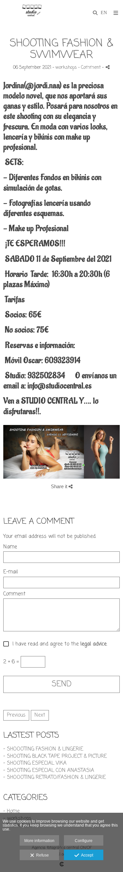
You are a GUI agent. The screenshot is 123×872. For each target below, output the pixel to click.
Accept (86, 855)
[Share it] (107, 67)
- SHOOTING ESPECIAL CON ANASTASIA (48, 770)
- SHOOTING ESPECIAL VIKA (35, 763)
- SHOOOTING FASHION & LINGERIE (43, 749)
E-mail (10, 572)
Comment (14, 594)
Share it (60, 486)
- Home (11, 811)
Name (10, 547)
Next (39, 715)
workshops (66, 67)
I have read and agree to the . (58, 644)
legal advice (93, 644)
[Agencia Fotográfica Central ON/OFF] (32, 12)
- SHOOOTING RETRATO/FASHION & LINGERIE (54, 777)
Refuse (41, 855)
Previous (16, 715)
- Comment (90, 67)
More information (39, 840)
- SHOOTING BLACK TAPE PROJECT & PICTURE (55, 756)
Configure (83, 840)
